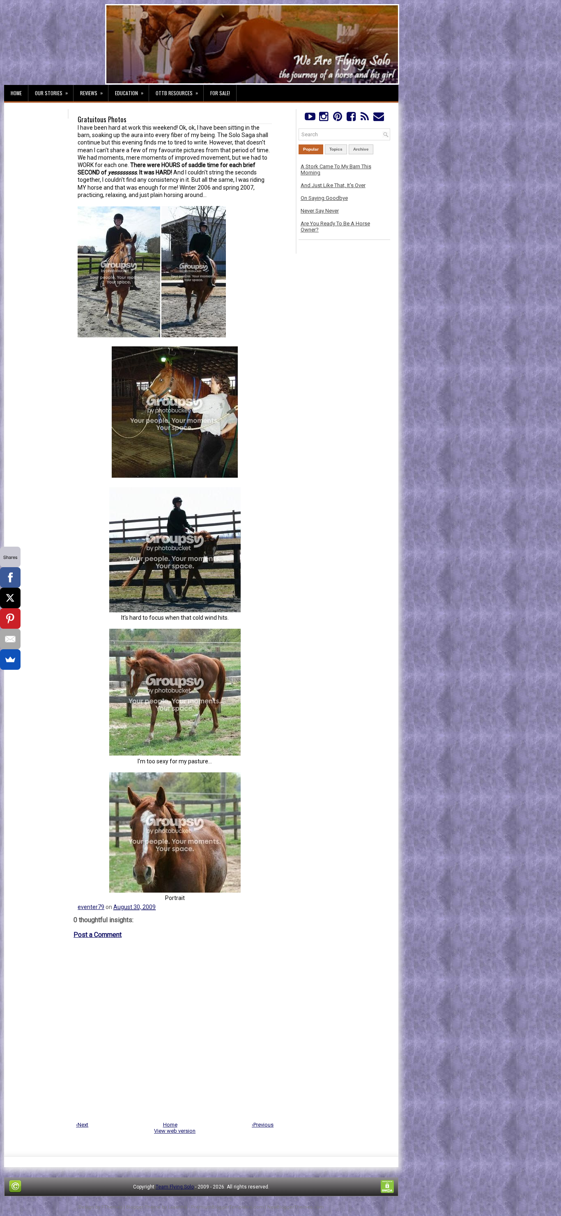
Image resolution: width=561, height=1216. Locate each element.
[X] (10, 598)
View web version (174, 1131)
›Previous (263, 1125)
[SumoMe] (10, 659)
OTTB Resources (177, 92)
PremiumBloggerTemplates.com (227, 1207)
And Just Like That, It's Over (333, 185)
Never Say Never (320, 211)
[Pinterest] (337, 118)
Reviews (91, 92)
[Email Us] (378, 118)
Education (129, 92)
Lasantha (177, 1207)
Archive (361, 149)
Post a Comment (98, 935)
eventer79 (91, 907)
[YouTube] (310, 118)
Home (16, 92)
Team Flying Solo (175, 1187)
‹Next (82, 1125)
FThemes (111, 1207)
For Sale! (220, 92)
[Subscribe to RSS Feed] (365, 118)
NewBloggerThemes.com (295, 1207)
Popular (311, 149)
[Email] (10, 639)
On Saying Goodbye (324, 198)
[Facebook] (351, 118)
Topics (336, 149)
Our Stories (51, 92)
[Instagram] (323, 118)
